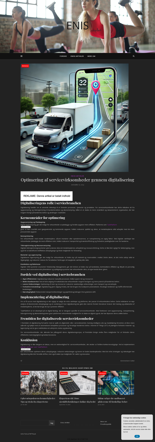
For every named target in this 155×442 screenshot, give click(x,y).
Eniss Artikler (77, 56)
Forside (63, 56)
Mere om (91, 56)
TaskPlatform (112, 225)
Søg (51, 423)
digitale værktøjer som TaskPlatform (34, 347)
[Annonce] (39, 394)
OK (137, 436)
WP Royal (33, 434)
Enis (77, 25)
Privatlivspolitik (105, 424)
